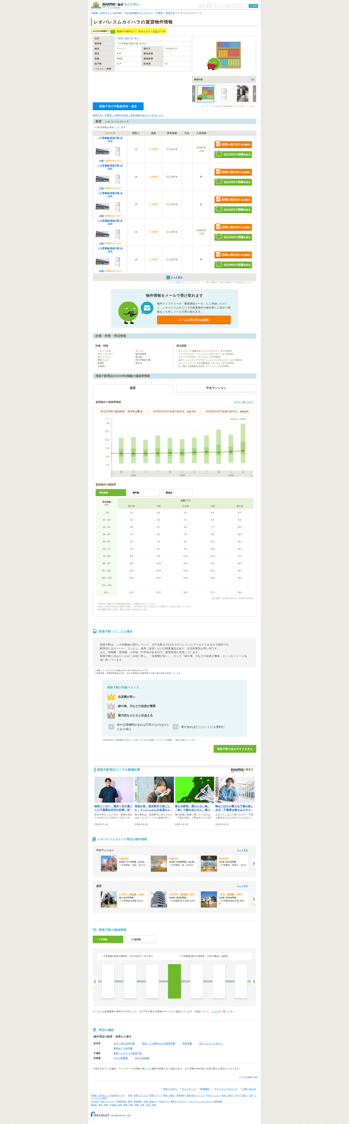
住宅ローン (164, 1101)
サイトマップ (189, 1089)
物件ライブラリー (179, 1101)
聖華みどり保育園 (123, 1048)
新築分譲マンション (195, 1095)
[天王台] (196, 981)
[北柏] (152, 981)
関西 (131, 1105)
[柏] (130, 981)
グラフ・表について (243, 402)
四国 (137, 1105)
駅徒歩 (169, 492)
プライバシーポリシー (226, 1089)
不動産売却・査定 (124, 1101)
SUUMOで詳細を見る (233, 154)
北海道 (94, 1105)
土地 (251, 1095)
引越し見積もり (150, 1101)
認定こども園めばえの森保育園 (158, 1043)
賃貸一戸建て (169, 1095)
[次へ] (253, 863)
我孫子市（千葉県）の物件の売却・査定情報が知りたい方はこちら (128, 115)
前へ (95, 981)
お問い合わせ (249, 1089)
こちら (214, 1011)
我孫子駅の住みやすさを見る (235, 748)
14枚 (101, 161)
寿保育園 (187, 1043)
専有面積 (103, 492)
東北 (101, 1105)
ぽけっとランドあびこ (211, 1043)
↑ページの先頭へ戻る (248, 1077)
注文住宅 (95, 1101)
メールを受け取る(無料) (194, 319)
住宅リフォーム (108, 1101)
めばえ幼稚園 (142, 1058)
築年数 (136, 492)
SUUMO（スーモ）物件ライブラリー (115, 5)
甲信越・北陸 (116, 1105)
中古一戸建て (241, 1095)
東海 (125, 1105)
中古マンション (213, 1095)
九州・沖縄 (151, 1105)
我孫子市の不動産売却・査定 (118, 106)
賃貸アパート (155, 1095)
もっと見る (242, 850)
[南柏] (108, 981)
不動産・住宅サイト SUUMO (106, 13)
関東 (106, 1105)
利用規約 (205, 1089)
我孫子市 (170, 13)
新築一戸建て (228, 1095)
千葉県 (159, 13)
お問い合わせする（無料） (233, 144)
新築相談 (138, 1101)
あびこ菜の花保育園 (124, 1043)
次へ (253, 981)
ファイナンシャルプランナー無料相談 (205, 1101)
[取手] (218, 981)
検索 (254, 6)
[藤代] (241, 981)
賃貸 (155, 31)
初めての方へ (170, 1089)
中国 (142, 1105)
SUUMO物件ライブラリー (139, 13)
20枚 (101, 271)
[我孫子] (174, 981)
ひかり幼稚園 (121, 1058)
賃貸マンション (141, 1095)
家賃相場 (181, 1095)
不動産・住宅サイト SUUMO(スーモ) (108, 1095)
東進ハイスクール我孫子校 (128, 1053)
